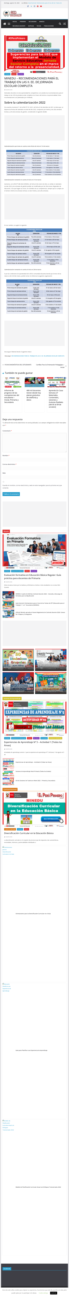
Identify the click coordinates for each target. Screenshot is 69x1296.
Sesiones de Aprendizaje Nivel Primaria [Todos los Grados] (33, 771)
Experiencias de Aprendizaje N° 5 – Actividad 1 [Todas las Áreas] (33, 744)
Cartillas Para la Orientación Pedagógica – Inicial (50, 366)
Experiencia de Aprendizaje (18, 738)
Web (4, 473)
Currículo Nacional (10, 829)
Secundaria (32, 21)
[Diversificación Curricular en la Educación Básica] (35, 809)
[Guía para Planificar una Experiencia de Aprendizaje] (8, 1051)
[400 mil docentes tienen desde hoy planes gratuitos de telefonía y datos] (34, 378)
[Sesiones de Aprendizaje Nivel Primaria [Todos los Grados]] (8, 772)
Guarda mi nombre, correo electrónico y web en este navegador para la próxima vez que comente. (32, 486)
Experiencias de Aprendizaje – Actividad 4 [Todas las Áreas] (34, 762)
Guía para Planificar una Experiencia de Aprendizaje (31, 1050)
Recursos (20, 74)
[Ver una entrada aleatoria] (64, 24)
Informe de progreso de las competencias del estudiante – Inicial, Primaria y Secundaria (11, 396)
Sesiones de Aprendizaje (55, 738)
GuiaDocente (9, 90)
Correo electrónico (9, 464)
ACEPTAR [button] (53, 1293)
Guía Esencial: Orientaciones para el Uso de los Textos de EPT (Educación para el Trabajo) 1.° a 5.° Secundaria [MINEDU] (40, 604)
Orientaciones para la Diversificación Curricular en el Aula (33, 913)
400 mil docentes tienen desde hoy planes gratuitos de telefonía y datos (34, 395)
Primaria (23, 21)
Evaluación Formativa (17, 571)
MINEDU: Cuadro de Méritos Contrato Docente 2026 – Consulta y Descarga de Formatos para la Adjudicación (44, 4)
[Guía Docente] (5, 24)
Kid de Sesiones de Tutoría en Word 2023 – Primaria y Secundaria (35, 780)
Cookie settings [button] (43, 1293)
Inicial (15, 21)
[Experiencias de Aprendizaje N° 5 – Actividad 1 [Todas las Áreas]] (35, 718)
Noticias (31, 26)
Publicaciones (49, 26)
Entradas (7, 74)
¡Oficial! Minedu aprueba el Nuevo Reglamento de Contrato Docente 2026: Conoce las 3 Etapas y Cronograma (40, 613)
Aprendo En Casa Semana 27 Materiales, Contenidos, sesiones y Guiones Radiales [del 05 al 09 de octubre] (56, 398)
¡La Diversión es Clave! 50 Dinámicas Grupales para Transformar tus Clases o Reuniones (17, 666)
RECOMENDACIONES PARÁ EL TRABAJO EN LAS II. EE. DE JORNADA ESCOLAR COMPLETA (38, 356)
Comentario (7, 431)
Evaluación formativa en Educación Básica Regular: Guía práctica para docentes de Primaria (32, 576)
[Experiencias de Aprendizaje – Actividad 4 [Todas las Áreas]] (8, 762)
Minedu (41, 21)
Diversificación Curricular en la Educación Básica (29, 833)
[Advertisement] (34, 128)
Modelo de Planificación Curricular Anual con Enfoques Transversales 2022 (38, 1187)
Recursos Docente (19, 26)
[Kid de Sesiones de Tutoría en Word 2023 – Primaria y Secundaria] (8, 781)
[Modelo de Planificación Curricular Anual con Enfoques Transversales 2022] (8, 1187)
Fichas (39, 26)
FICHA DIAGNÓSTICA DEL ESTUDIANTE (18, 365)
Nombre (6, 456)
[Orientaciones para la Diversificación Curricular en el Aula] (8, 914)
